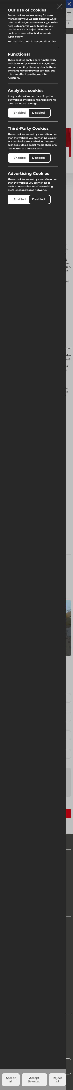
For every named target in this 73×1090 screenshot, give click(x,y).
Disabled (38, 112)
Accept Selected (34, 1079)
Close (59, 5)
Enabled (20, 112)
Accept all (11, 1079)
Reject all (57, 1079)
